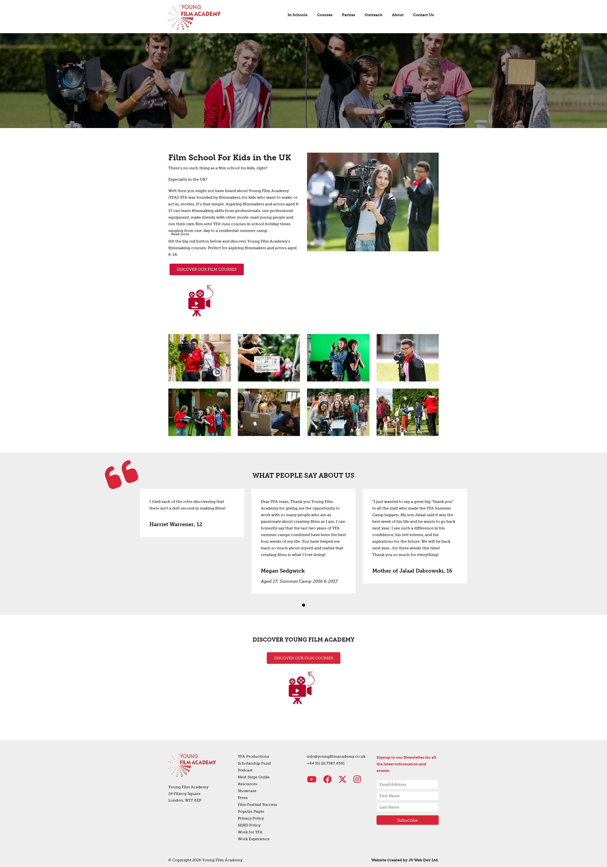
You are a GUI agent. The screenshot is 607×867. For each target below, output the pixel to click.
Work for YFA (250, 832)
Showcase (247, 791)
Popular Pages (251, 811)
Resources (247, 784)
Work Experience (254, 839)
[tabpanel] (192, 513)
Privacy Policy (251, 818)
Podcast (245, 770)
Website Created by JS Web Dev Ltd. (405, 860)
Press (243, 797)
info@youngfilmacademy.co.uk (336, 756)
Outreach (373, 15)
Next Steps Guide (254, 777)
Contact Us (423, 15)
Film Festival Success (257, 804)
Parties (348, 15)
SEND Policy (249, 825)
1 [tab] (303, 605)
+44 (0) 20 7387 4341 (326, 763)
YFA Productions (253, 756)
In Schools (298, 15)
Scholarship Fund (254, 763)
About (398, 15)
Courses (324, 15)
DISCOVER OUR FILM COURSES (303, 658)
